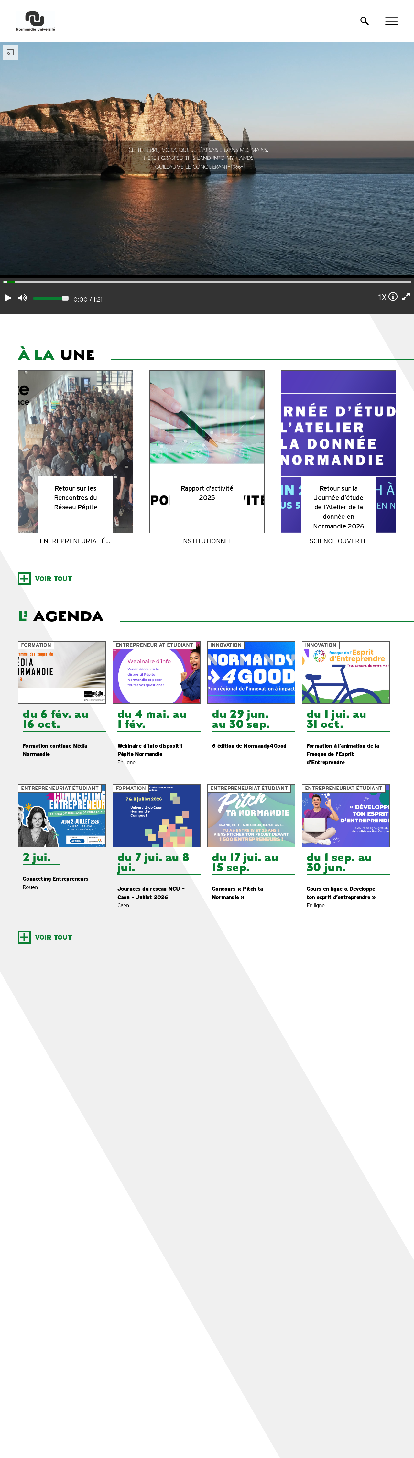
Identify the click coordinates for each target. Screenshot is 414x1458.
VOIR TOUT (53, 578)
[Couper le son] (22, 298)
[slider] (3, 282)
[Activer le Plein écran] (406, 296)
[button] (364, 21)
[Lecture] (8, 298)
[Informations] (393, 296)
